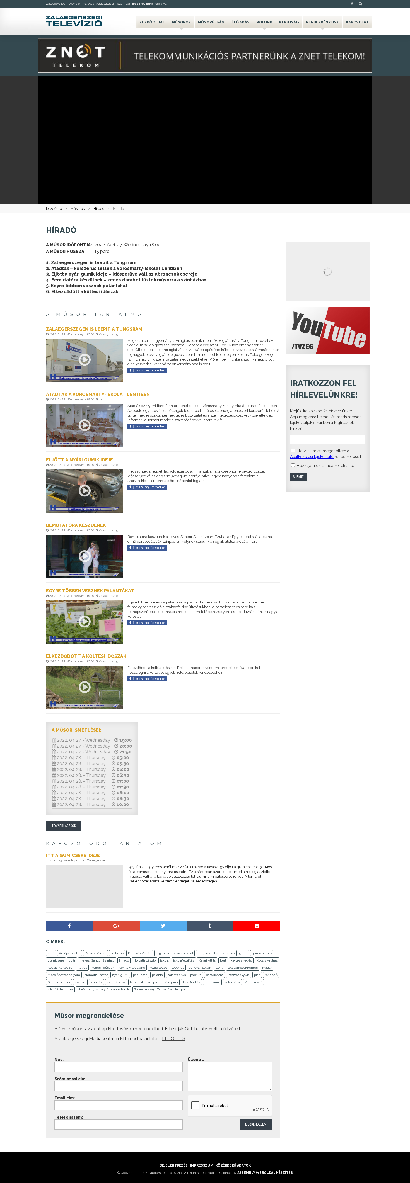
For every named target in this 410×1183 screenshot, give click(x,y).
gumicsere (56, 960)
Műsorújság (211, 22)
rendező (271, 975)
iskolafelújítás (183, 960)
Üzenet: (196, 1059)
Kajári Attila (207, 960)
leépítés (178, 968)
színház (96, 982)
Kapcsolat (357, 22)
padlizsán (140, 975)
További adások (64, 826)
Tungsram (212, 982)
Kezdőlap (54, 208)
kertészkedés (241, 960)
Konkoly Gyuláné (132, 968)
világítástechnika (60, 989)
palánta (157, 975)
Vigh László (253, 982)
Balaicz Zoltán (95, 953)
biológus (117, 953)
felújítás (203, 953)
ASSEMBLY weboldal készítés (265, 1173)
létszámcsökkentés (243, 968)
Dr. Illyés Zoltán (139, 953)
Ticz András (191, 982)
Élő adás (240, 22)
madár (267, 968)
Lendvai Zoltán (200, 968)
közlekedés (158, 968)
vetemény (232, 982)
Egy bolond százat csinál (174, 953)
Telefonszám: (68, 1117)
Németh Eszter (96, 975)
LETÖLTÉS (173, 1038)
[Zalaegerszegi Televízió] (74, 21)
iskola (164, 960)
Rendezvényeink (322, 22)
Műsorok (181, 22)
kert (223, 960)
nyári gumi (120, 975)
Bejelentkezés (174, 1165)
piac (257, 975)
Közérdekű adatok (233, 1165)
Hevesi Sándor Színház (97, 960)
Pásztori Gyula (239, 975)
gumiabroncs (262, 953)
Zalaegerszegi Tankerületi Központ (161, 989)
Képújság (289, 22)
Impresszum (201, 1165)
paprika (195, 975)
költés (82, 968)
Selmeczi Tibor (59, 982)
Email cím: (64, 1098)
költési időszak (102, 968)
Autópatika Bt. (69, 953)
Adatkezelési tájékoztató (312, 456)
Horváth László (144, 960)
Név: (59, 1059)
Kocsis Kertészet (60, 968)
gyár (72, 960)
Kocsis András (267, 960)
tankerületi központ (145, 982)
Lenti (219, 968)
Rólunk (264, 22)
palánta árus (176, 975)
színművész (116, 982)
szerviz (80, 982)
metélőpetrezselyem (64, 975)
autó (51, 953)
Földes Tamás (224, 953)
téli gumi (171, 982)
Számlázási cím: (70, 1079)
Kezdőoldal (152, 22)
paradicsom (214, 975)
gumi (243, 953)
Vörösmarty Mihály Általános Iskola (104, 989)
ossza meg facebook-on (150, 370)
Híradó (98, 208)
